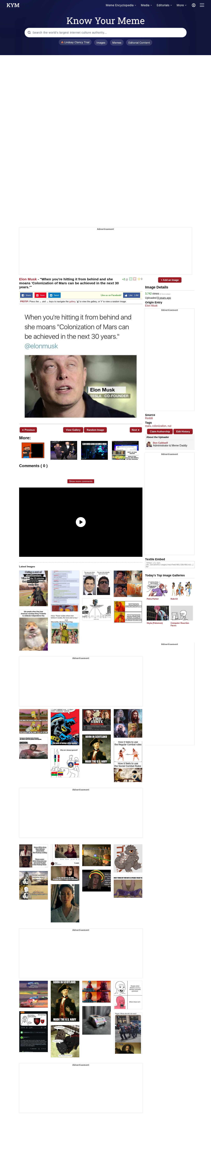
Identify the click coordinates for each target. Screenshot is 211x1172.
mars (148, 426)
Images (100, 42)
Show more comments (80, 481)
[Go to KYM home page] (13, 6)
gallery (72, 301)
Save (42, 295)
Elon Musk (28, 279)
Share (27, 295)
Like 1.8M (132, 295)
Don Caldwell (160, 442)
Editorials (163, 5)
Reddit (149, 418)
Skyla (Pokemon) (155, 623)
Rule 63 (174, 599)
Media (145, 5)
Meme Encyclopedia (119, 5)
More (180, 5)
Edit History (183, 431)
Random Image (95, 429)
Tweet (55, 295)
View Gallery (73, 429)
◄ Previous (28, 429)
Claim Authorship (160, 431)
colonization (159, 426)
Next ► (136, 429)
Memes (116, 42)
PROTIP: (24, 301)
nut (169, 426)
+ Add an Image (170, 280)
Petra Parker (153, 599)
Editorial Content (139, 42)
